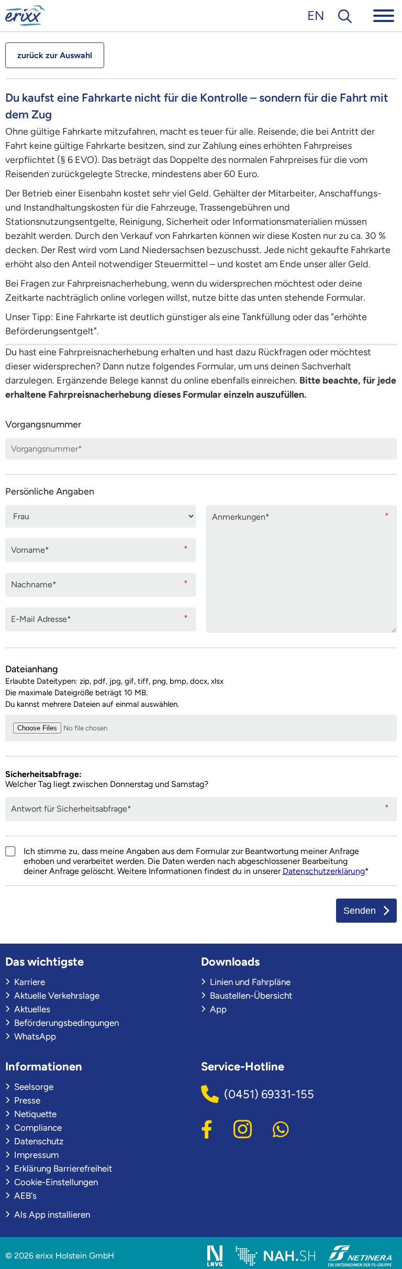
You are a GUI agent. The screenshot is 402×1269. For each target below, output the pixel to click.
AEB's (24, 1195)
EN (316, 15)
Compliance (37, 1127)
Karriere (28, 982)
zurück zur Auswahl (54, 55)
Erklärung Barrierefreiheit (62, 1168)
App (217, 1009)
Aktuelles (31, 1009)
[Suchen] (345, 15)
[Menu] (383, 15)
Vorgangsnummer (43, 424)
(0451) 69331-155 (269, 1094)
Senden (359, 910)
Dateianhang (114, 686)
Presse (26, 1100)
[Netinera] (360, 1255)
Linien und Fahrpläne (249, 982)
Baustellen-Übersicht (250, 995)
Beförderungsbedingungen (65, 1023)
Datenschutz (37, 1141)
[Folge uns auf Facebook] (207, 1128)
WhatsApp (34, 1036)
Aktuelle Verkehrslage (55, 995)
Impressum (35, 1155)
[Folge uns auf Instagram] (242, 1127)
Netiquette (34, 1114)
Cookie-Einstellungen (55, 1182)
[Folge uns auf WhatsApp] (280, 1128)
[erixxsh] (25, 15)
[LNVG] (214, 1255)
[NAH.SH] (275, 1255)
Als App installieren (51, 1214)
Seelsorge (32, 1086)
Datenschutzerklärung (324, 871)
